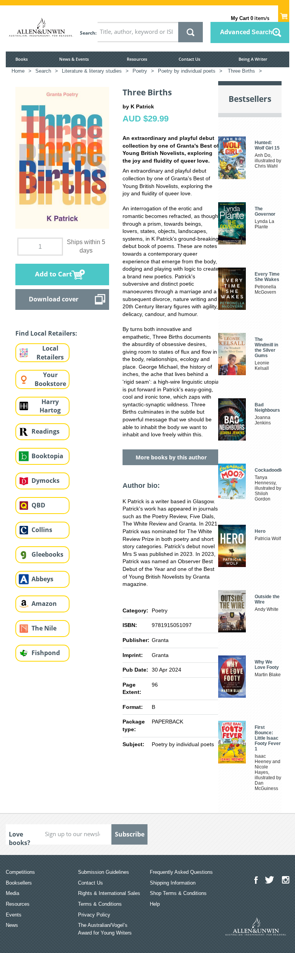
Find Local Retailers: (46, 333)
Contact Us (189, 59)
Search (87, 33)
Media (12, 893)
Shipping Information (173, 883)
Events (14, 915)
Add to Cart (53, 273)
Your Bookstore (50, 379)
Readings (45, 431)
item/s (250, 18)
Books (21, 59)
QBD (38, 505)
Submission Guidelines (103, 872)
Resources (137, 59)
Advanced (246, 32)
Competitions (20, 872)
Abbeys (42, 579)
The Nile (43, 628)
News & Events (74, 59)
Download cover (53, 299)
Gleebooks (47, 554)
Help (155, 904)
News (12, 925)
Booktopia (47, 456)
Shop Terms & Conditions (178, 893)
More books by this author (171, 457)
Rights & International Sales (109, 893)
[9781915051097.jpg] (62, 157)
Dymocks (45, 480)
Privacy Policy (94, 915)
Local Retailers (50, 352)
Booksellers (19, 883)
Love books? (19, 837)
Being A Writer (253, 59)
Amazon (44, 603)
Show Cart (283, 13)
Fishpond (45, 653)
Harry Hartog (50, 406)
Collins (41, 530)
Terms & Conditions (100, 904)
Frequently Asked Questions (181, 872)
